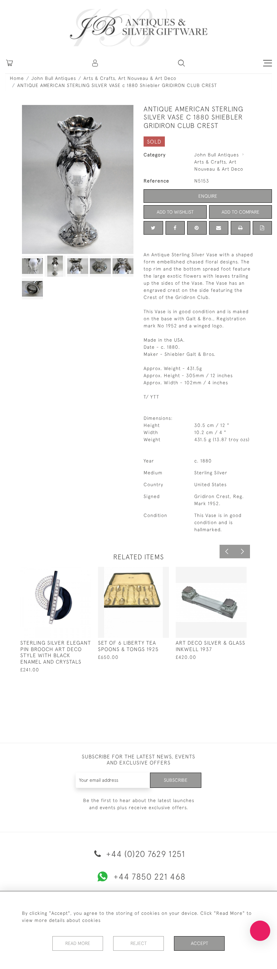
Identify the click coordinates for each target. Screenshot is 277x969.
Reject (138, 943)
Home (17, 78)
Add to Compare (240, 212)
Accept (199, 943)
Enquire (207, 196)
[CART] (9, 63)
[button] (95, 63)
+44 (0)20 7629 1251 (144, 854)
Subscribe (175, 780)
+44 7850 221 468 (149, 876)
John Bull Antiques (53, 78)
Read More (77, 943)
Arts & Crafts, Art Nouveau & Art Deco (129, 78)
